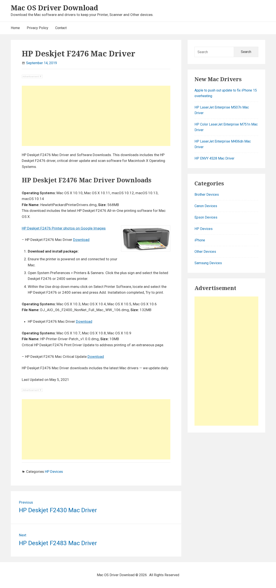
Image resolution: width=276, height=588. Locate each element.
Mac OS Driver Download (54, 7)
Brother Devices (206, 194)
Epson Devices (205, 217)
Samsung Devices (208, 263)
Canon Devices (205, 206)
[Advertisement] (96, 116)
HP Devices (54, 471)
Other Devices (205, 252)
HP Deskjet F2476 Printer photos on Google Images (64, 228)
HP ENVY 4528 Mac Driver (214, 158)
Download (81, 239)
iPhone (199, 240)
